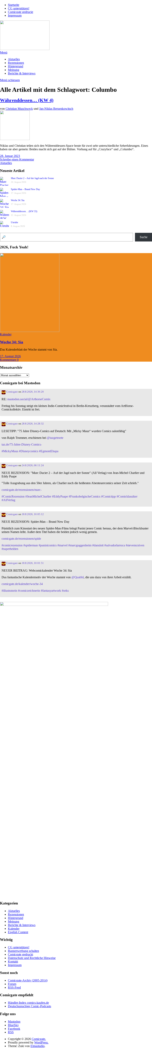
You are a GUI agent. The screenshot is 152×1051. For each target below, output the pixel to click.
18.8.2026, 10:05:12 (33, 514)
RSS (11, 1032)
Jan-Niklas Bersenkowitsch (56, 108)
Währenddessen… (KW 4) (26, 100)
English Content (18, 932)
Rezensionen (16, 62)
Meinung (13, 69)
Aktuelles (14, 59)
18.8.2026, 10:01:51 (33, 563)
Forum (12, 984)
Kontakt (13, 961)
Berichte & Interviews (21, 73)
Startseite (13, 4)
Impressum (15, 15)
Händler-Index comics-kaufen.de (28, 1002)
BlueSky (13, 1025)
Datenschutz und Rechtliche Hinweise (32, 958)
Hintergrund (15, 66)
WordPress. (41, 1042)
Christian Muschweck (19, 108)
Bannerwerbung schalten (23, 951)
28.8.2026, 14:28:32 (33, 423)
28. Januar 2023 (10, 156)
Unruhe (14, 222)
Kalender (5, 334)
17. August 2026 (10, 356)
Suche (143, 237)
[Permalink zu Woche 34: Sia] (29, 330)
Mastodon (14, 1021)
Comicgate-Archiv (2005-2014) (28, 980)
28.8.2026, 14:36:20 (33, 391)
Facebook (14, 1028)
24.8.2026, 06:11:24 (33, 465)
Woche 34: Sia (17, 200)
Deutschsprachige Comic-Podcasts (29, 1006)
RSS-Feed (14, 987)
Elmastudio (37, 1046)
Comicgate (12, 391)
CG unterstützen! (18, 8)
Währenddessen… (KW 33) (24, 211)
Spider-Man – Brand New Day (25, 189)
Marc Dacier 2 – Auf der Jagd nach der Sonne (32, 178)
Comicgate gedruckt (20, 12)
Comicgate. (39, 1039)
